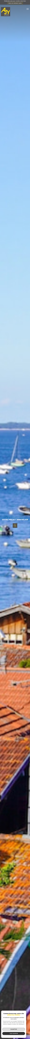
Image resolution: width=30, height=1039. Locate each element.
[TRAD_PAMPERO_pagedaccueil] (5, 15)
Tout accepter (14, 1033)
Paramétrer (13, 1029)
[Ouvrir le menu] (28, 9)
